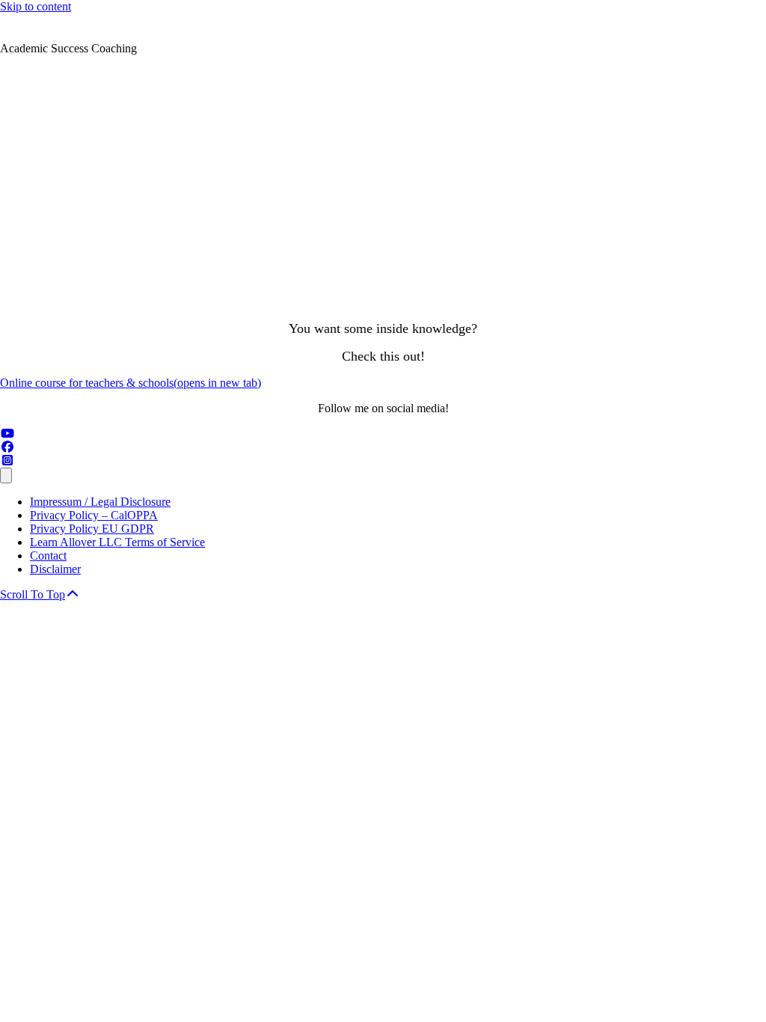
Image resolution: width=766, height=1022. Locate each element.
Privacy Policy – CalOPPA (94, 515)
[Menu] (6, 475)
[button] (40, 594)
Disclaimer (55, 569)
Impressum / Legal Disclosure (100, 501)
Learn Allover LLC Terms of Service (117, 542)
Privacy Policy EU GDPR (92, 528)
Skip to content (35, 6)
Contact (48, 555)
